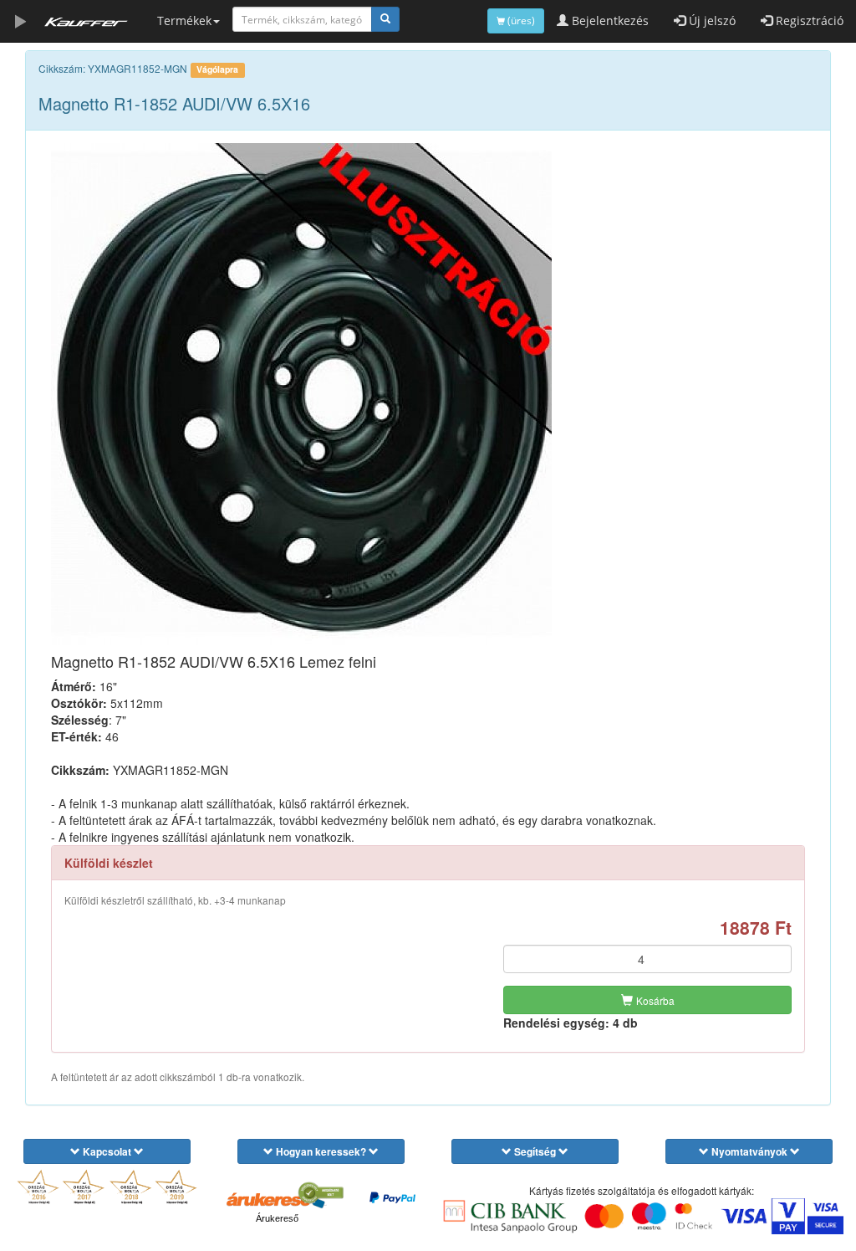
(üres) (520, 20)
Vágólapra (217, 69)
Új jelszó (710, 20)
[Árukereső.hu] (277, 1199)
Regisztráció (807, 20)
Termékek (184, 20)
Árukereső (277, 1218)
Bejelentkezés (608, 20)
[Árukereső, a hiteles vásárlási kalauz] (321, 1193)
